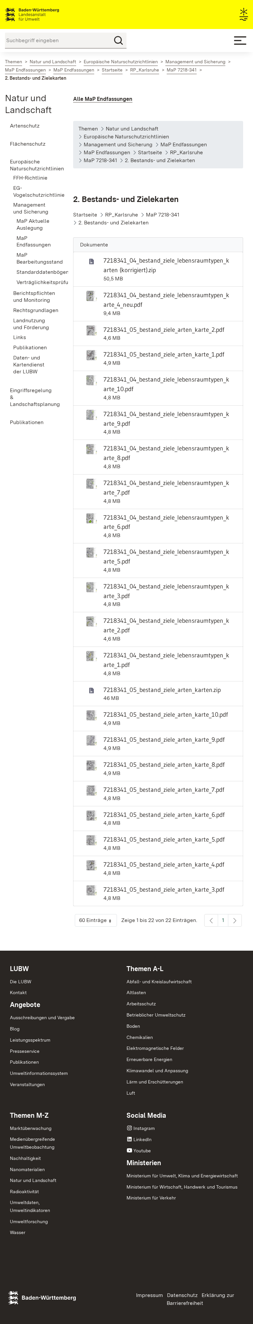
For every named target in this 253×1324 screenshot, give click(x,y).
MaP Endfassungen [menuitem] (33, 241)
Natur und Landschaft (33, 1180)
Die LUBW (20, 981)
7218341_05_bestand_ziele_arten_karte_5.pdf (164, 839)
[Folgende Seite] (235, 920)
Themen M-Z (29, 1115)
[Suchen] (118, 40)
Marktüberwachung (30, 1128)
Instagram (144, 1128)
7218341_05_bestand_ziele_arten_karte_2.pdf (163, 329)
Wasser (17, 1232)
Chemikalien (139, 1037)
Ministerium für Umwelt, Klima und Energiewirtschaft (182, 1175)
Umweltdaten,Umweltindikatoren (30, 1206)
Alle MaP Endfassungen (102, 99)
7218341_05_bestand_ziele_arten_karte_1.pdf (163, 354)
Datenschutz (182, 1295)
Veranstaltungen (27, 1084)
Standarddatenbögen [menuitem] (34, 272)
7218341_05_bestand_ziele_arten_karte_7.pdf (163, 789)
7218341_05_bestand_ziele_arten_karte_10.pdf (165, 714)
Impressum (149, 1295)
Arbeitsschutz (141, 1003)
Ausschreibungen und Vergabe (42, 1017)
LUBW (19, 969)
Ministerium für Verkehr (151, 1197)
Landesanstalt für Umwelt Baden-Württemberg (43, 14)
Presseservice (25, 1051)
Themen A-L (144, 969)
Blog (14, 1028)
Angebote (25, 1005)
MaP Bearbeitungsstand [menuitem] (34, 258)
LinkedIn (142, 1139)
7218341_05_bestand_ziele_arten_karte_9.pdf (164, 739)
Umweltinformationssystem (39, 1073)
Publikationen (24, 1062)
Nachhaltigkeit (25, 1158)
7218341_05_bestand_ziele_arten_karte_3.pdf (163, 889)
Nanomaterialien (27, 1169)
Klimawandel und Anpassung (157, 1070)
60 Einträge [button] (98, 922)
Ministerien (143, 1163)
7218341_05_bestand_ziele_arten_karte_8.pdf (164, 764)
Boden (133, 1026)
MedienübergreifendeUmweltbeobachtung (32, 1143)
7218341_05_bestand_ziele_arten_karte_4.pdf (163, 864)
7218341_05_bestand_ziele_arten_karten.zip (162, 690)
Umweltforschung (29, 1221)
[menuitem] (31, 126)
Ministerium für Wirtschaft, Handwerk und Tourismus (182, 1187)
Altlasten (136, 992)
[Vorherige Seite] (211, 920)
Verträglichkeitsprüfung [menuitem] (34, 282)
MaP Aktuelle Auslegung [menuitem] (32, 224)
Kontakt (18, 992)
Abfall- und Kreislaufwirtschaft (159, 981)
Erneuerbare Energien (149, 1059)
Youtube (142, 1150)
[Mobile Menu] (240, 40)
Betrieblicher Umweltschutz (155, 1015)
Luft (130, 1093)
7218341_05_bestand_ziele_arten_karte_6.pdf (164, 815)
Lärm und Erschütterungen (154, 1081)
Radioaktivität (24, 1191)
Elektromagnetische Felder (155, 1048)
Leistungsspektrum (30, 1040)
